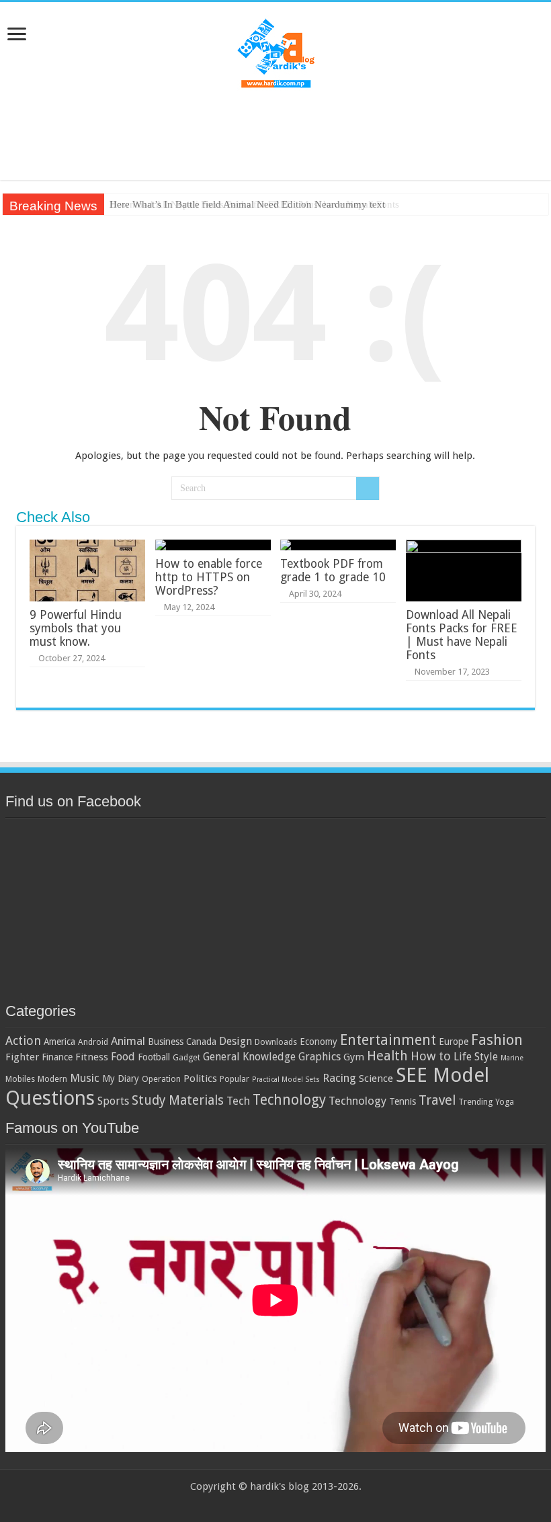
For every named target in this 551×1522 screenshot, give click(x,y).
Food (123, 1056)
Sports (113, 1101)
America (59, 1041)
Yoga (504, 1102)
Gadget (186, 1057)
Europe (453, 1041)
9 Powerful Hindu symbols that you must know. (76, 628)
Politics (200, 1078)
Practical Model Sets (286, 1079)
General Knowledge (249, 1056)
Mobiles (20, 1079)
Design (235, 1041)
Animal (128, 1041)
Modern (52, 1079)
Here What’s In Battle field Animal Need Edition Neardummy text (247, 204)
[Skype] (301, 1502)
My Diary (120, 1078)
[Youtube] (289, 1502)
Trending (475, 1102)
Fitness (91, 1057)
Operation (161, 1079)
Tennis (402, 1101)
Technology (289, 1100)
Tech (238, 1100)
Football (154, 1057)
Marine (512, 1058)
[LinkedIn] (276, 1502)
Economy (318, 1041)
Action (23, 1040)
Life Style (476, 1056)
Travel (437, 1100)
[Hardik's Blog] (275, 52)
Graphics (319, 1056)
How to (431, 1056)
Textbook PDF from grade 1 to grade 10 (333, 570)
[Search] (367, 488)
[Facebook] (250, 1502)
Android (93, 1042)
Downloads (276, 1042)
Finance (57, 1057)
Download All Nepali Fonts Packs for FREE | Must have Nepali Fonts (461, 635)
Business (165, 1041)
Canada (201, 1041)
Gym (353, 1057)
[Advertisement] (275, 136)
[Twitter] (263, 1502)
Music (84, 1078)
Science (376, 1078)
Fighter (22, 1057)
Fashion (497, 1039)
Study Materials (178, 1100)
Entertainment (388, 1039)
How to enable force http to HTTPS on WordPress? (208, 577)
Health (387, 1056)
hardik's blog (279, 1486)
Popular (234, 1079)
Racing (339, 1078)
